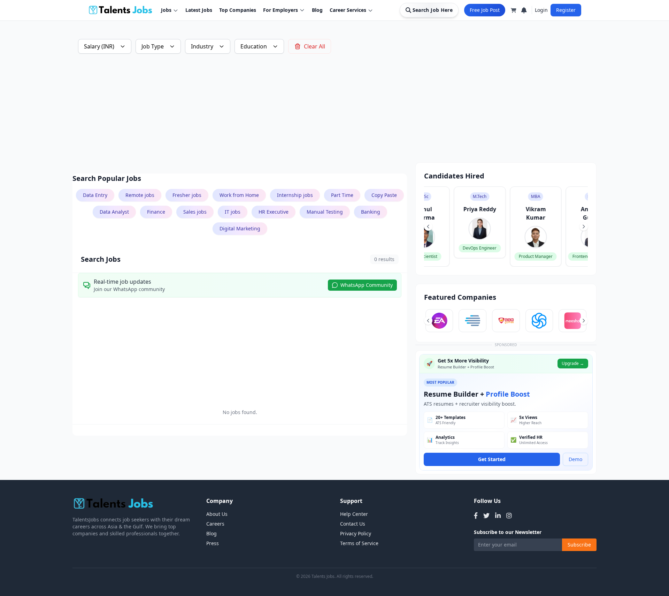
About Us (217, 514)
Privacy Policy (355, 533)
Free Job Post (485, 10)
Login (541, 10)
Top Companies (237, 10)
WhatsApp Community (366, 285)
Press (212, 543)
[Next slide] (583, 226)
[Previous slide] (428, 226)
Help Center (354, 514)
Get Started (492, 459)
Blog (317, 10)
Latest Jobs (198, 10)
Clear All (314, 46)
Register (566, 10)
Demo (575, 459)
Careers (215, 523)
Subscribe (579, 544)
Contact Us (352, 523)
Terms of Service (359, 543)
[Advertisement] (281, 113)
